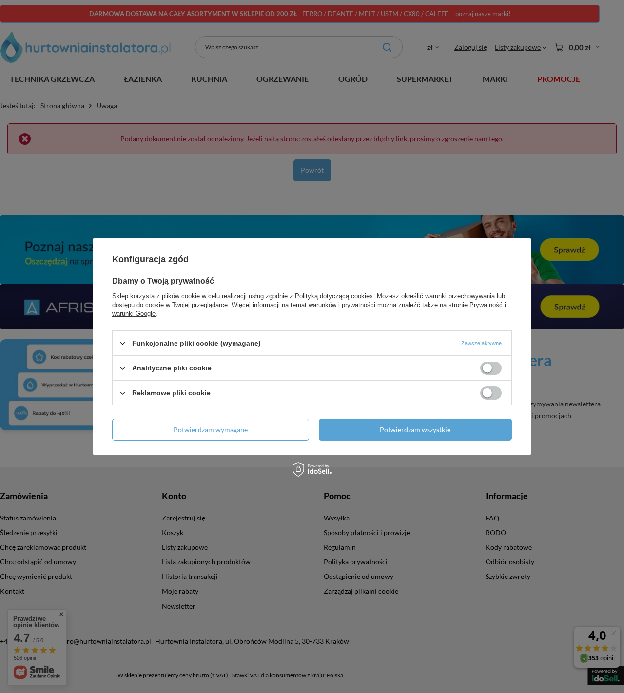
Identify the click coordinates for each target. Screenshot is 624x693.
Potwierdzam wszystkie (415, 429)
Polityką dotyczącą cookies (334, 296)
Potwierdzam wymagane (211, 429)
